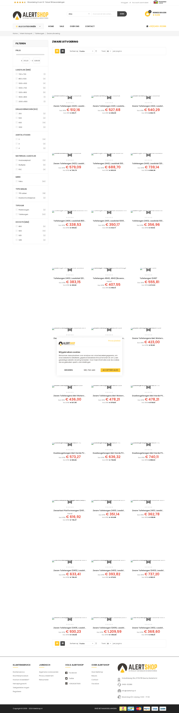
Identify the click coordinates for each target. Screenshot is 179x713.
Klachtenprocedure (20, 676)
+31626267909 (74, 683)
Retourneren (44, 680)
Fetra (32, 181)
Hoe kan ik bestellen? (21, 680)
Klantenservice (19, 672)
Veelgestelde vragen (21, 687)
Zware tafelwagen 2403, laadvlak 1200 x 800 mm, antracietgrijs (124, 570)
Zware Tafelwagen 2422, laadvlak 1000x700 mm (155, 106)
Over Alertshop (97, 672)
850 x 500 (32, 78)
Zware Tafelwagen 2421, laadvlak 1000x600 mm (116, 106)
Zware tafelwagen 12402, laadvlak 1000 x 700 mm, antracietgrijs (84, 570)
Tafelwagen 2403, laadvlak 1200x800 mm (73, 278)
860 (32, 226)
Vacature (95, 684)
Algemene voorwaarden (48, 672)
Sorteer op (74, 51)
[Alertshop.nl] (30, 15)
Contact (94, 680)
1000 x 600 (32, 83)
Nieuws (94, 676)
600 (32, 122)
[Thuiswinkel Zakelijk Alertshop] (160, 2)
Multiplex (32, 165)
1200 (32, 127)
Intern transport (26, 33)
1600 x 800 (32, 97)
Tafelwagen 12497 (148, 278)
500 (32, 118)
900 (32, 231)
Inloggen (124, 2)
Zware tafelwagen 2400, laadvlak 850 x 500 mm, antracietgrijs (123, 510)
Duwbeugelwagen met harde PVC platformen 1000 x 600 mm (82, 453)
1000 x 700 (32, 88)
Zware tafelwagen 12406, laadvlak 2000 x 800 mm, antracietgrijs (124, 627)
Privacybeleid (114, 341)
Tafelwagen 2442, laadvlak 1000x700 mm (113, 163)
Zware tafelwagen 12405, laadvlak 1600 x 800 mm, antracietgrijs (84, 627)
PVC (32, 169)
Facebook (73, 673)
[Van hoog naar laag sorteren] (96, 51)
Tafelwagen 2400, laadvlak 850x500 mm (73, 221)
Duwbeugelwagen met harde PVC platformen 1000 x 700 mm (122, 453)
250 (32, 113)
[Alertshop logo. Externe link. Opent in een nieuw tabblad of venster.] (67, 344)
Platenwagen (32, 210)
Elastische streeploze (32, 198)
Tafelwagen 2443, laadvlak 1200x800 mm (152, 163)
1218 (32, 240)
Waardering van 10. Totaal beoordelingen (46, 2)
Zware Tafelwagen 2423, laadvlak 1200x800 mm (76, 163)
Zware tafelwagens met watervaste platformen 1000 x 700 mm (84, 395)
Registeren (17, 691)
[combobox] (92, 13)
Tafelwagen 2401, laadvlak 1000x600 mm (113, 221)
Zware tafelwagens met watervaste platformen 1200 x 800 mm (123, 395)
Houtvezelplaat (32, 160)
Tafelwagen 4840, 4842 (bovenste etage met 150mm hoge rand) (124, 278)
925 (32, 235)
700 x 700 (32, 74)
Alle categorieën (27, 26)
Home (15, 33)
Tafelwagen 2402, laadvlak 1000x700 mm (152, 221)
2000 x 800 (32, 101)
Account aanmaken (140, 2)
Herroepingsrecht (19, 684)
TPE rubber (32, 193)
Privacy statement (46, 676)
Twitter (71, 678)
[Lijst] (62, 51)
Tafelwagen (40, 33)
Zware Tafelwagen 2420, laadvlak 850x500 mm (76, 106)
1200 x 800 (32, 92)
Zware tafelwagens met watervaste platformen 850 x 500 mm (123, 338)
